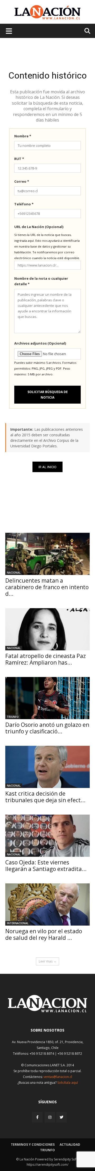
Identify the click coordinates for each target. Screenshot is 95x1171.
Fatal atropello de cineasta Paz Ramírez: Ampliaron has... (45, 659)
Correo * (21, 181)
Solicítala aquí (67, 1082)
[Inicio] (47, 1010)
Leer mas (46, 961)
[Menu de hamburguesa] (9, 31)
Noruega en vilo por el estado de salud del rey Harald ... (43, 934)
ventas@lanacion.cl (58, 1077)
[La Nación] (47, 12)
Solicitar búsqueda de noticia (47, 395)
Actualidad (70, 1144)
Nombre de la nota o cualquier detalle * (41, 281)
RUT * (19, 158)
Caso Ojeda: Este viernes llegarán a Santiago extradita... (46, 866)
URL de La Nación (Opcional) (38, 226)
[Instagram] (50, 1117)
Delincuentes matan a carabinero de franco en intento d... (47, 587)
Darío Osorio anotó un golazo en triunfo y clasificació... (47, 728)
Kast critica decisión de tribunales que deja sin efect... (45, 797)
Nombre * (22, 136)
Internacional (17, 923)
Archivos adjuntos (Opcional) (40, 343)
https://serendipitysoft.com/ (47, 1164)
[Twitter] (61, 1117)
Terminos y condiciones (33, 1144)
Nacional (14, 572)
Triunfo (13, 717)
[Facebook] (38, 1117)
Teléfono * (24, 204)
